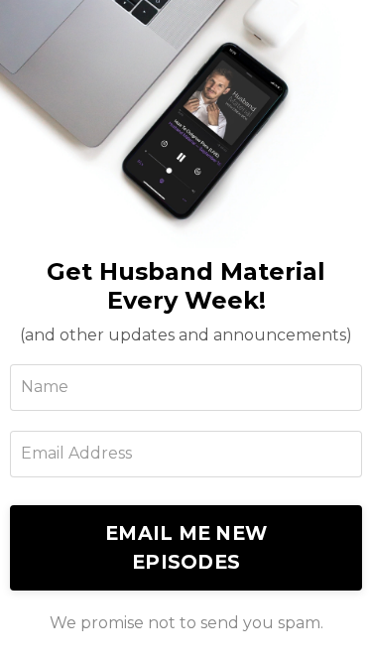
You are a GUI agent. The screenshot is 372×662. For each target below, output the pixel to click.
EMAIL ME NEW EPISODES (186, 547)
